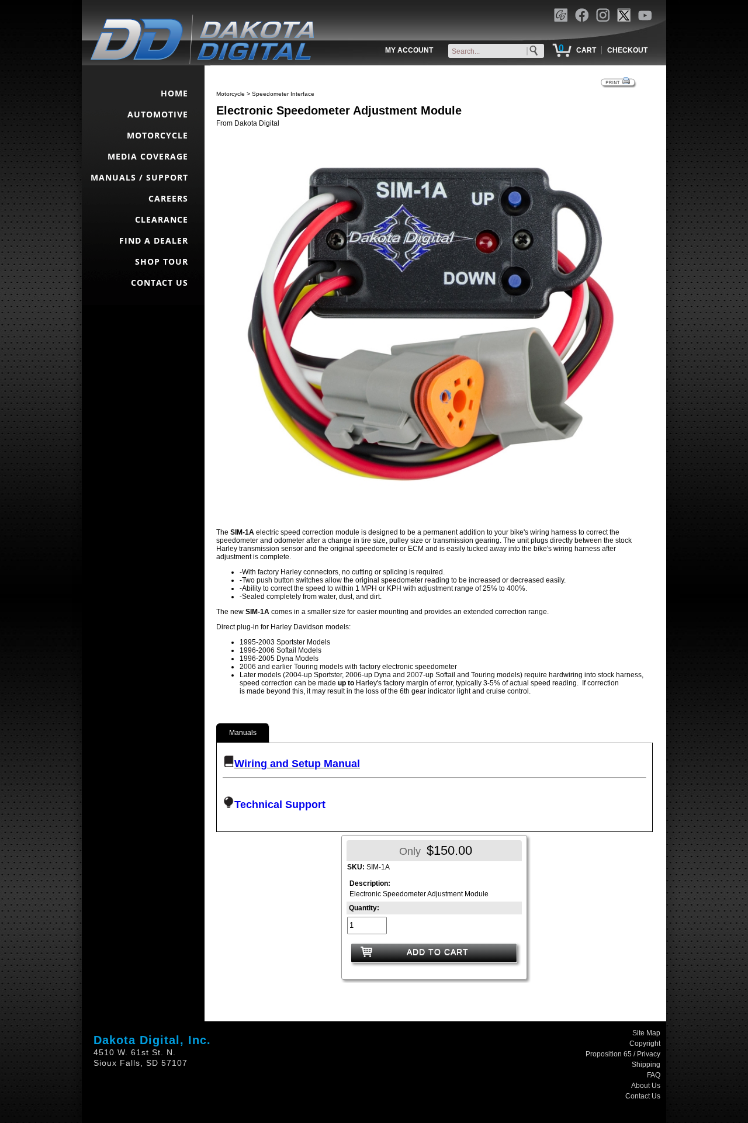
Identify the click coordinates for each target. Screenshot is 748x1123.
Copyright (644, 1043)
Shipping (646, 1064)
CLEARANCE (161, 219)
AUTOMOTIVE (157, 114)
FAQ (653, 1075)
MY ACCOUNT (409, 50)
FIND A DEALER (153, 240)
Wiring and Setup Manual (297, 764)
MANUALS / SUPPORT (139, 177)
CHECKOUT (627, 50)
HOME (174, 93)
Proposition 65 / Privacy (623, 1054)
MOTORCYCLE (157, 135)
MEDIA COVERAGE (148, 156)
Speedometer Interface (283, 94)
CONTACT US (159, 282)
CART (586, 50)
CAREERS (168, 198)
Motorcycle (230, 94)
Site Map (646, 1033)
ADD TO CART (438, 951)
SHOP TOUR (161, 261)
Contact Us (642, 1096)
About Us (645, 1086)
